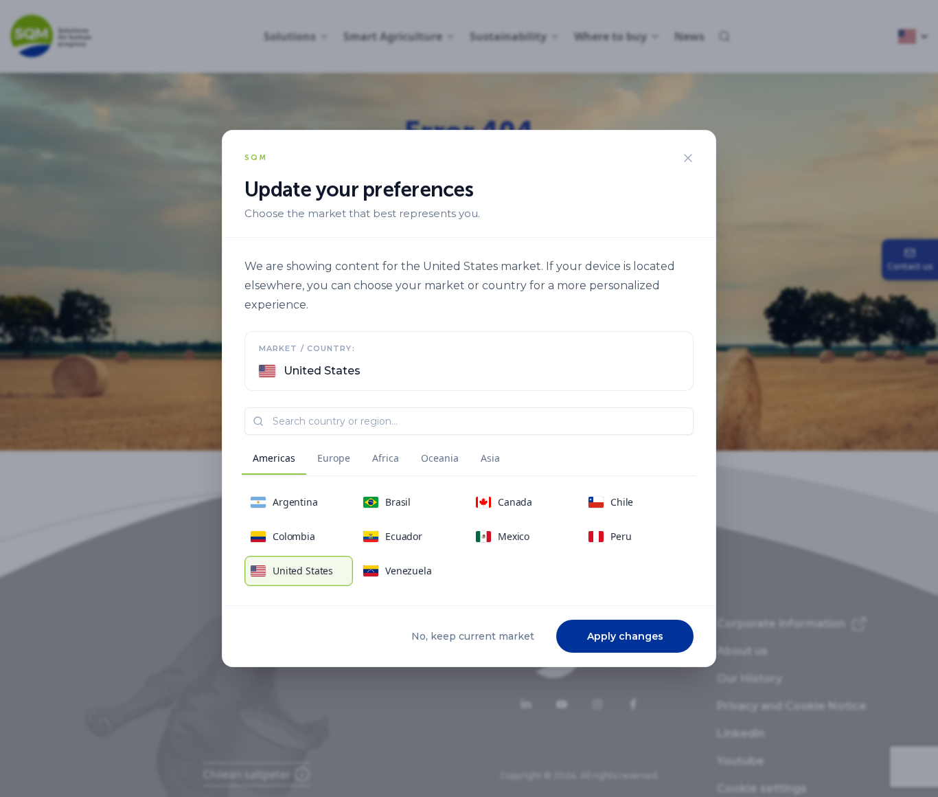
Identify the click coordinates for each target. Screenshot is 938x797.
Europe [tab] (333, 457)
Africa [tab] (385, 457)
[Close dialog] (688, 158)
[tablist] (376, 460)
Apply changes (625, 636)
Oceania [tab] (440, 457)
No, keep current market (472, 636)
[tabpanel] (469, 536)
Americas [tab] (274, 457)
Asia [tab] (490, 457)
